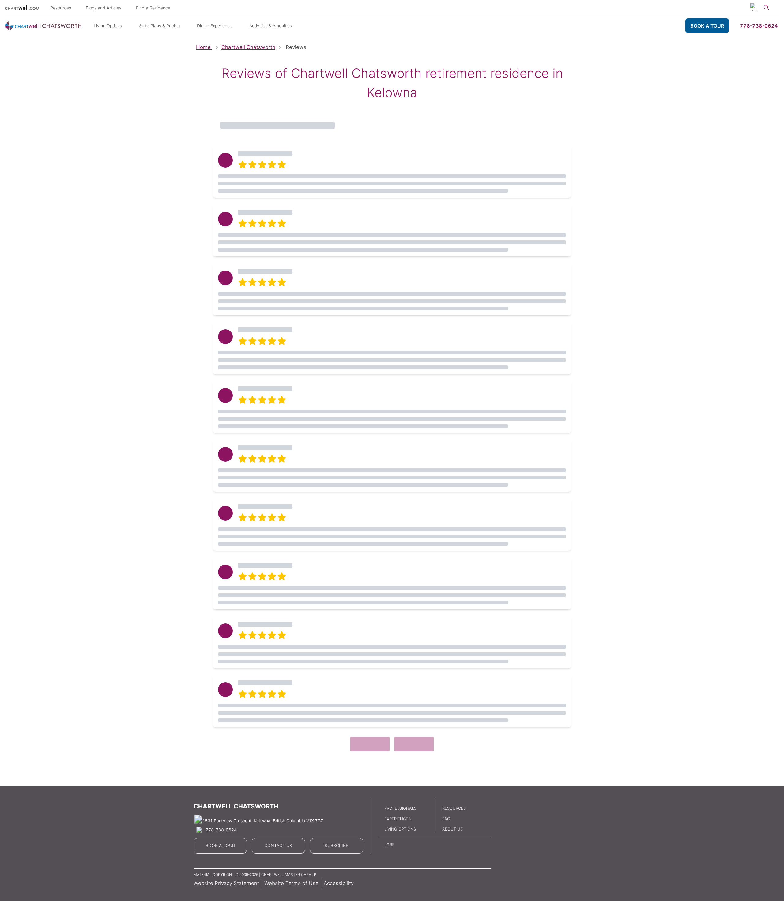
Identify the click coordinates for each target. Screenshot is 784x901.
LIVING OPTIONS (400, 829)
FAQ (446, 818)
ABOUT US (452, 829)
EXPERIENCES (397, 818)
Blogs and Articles (103, 7)
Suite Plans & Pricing (159, 25)
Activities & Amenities (270, 25)
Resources (60, 7)
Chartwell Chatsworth (248, 47)
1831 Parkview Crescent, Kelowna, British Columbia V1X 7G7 (263, 820)
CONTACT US (278, 845)
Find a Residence (153, 7)
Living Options (108, 25)
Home (204, 47)
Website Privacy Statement (226, 883)
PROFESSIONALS (400, 808)
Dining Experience (214, 25)
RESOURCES (454, 808)
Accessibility (339, 883)
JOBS (389, 844)
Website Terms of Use (291, 883)
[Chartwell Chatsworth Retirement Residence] (43, 25)
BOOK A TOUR (707, 26)
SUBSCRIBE (336, 845)
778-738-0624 (759, 26)
